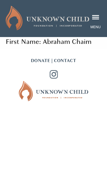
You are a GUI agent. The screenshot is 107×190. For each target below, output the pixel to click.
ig (53, 74)
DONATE (40, 61)
